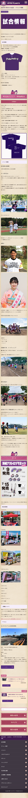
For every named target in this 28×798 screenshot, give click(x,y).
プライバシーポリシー (6, 783)
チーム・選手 (4, 746)
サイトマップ (4, 787)
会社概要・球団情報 (6, 775)
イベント (3, 750)
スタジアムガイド (5, 754)
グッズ (2, 766)
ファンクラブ (4, 762)
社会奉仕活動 (4, 770)
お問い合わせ (4, 779)
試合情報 (3, 742)
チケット (3, 758)
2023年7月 (9, 736)
